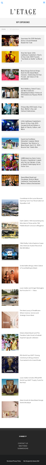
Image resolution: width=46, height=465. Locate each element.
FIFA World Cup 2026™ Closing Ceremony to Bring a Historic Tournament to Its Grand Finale (30, 357)
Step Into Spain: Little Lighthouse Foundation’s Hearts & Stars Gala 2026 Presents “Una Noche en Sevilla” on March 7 (31, 57)
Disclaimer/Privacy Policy (14, 461)
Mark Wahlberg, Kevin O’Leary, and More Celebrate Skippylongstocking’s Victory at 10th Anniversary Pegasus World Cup (31, 92)
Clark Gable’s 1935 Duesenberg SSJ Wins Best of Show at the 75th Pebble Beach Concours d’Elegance (32, 223)
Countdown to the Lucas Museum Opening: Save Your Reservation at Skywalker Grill (32, 200)
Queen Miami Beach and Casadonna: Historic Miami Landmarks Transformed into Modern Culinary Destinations (30, 180)
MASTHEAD (23, 446)
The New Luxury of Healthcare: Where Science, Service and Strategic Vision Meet (30, 312)
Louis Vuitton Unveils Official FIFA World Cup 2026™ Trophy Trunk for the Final (31, 380)
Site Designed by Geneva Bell (31, 461)
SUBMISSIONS (23, 448)
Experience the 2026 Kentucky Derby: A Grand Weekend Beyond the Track (31, 40)
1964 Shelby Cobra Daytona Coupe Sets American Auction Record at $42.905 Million (31, 245)
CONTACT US (23, 443)
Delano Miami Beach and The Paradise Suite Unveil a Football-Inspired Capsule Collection (31, 335)
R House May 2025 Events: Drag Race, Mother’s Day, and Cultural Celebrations (31, 109)
